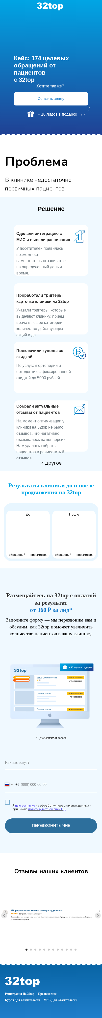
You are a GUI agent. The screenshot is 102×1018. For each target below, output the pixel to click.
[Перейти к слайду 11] (71, 950)
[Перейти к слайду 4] (40, 950)
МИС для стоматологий (60, 1000)
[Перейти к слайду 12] (75, 950)
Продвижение (47, 994)
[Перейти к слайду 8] (58, 950)
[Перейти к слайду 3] (35, 950)
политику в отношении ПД (47, 809)
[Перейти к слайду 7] (53, 950)
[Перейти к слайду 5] (44, 950)
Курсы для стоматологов (22, 1000)
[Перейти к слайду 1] (26, 950)
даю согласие (25, 806)
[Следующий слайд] (98, 915)
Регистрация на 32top (19, 994)
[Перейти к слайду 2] (31, 950)
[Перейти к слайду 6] (49, 950)
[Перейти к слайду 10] (67, 950)
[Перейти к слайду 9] (62, 950)
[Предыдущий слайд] (4, 915)
